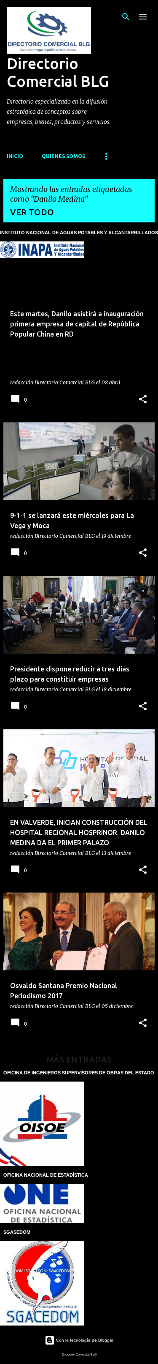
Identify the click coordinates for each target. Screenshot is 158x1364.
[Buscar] (126, 17)
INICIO (15, 156)
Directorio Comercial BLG (58, 72)
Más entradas (79, 1059)
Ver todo (32, 212)
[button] (143, 399)
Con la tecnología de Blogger (84, 1340)
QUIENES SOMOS (63, 156)
